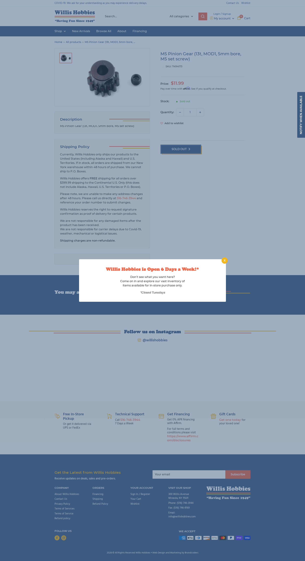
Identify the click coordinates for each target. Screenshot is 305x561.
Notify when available (301, 115)
